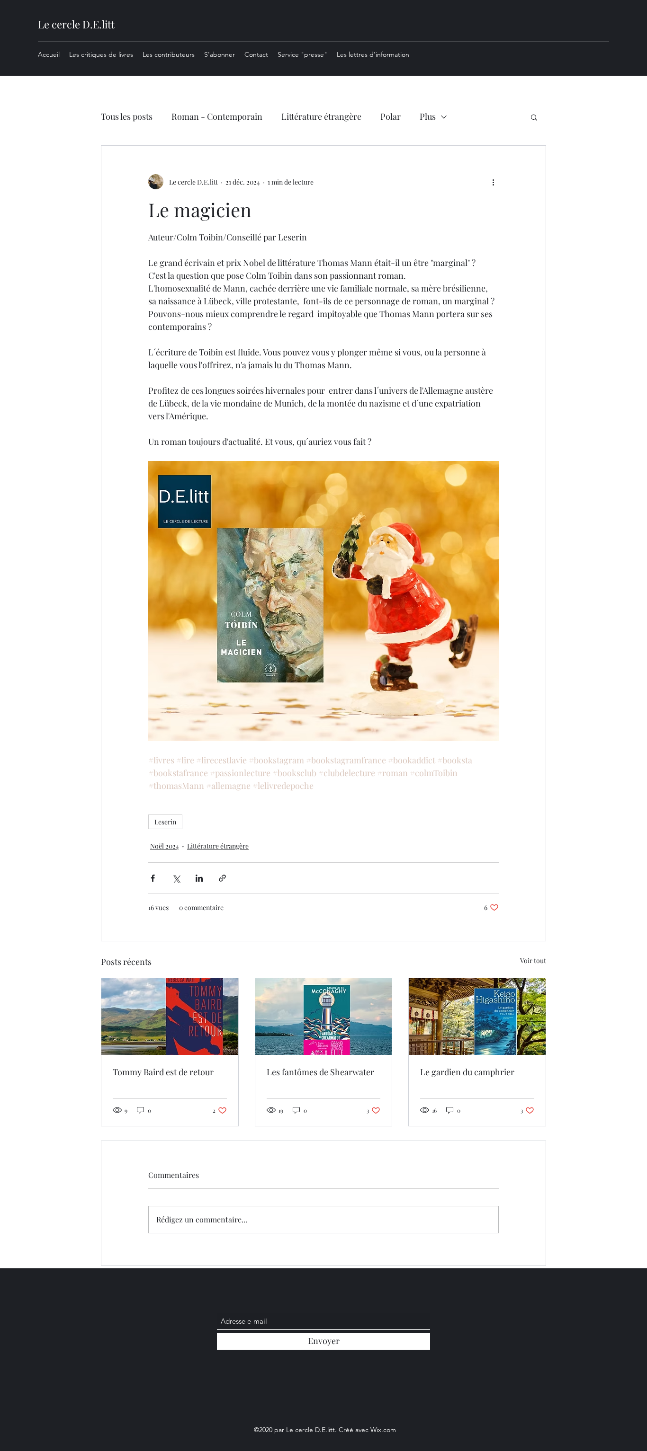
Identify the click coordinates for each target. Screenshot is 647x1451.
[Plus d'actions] (493, 181)
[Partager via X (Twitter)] (175, 878)
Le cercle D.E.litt (76, 24)
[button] (534, 117)
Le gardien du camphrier (467, 1072)
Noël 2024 (164, 845)
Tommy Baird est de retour (163, 1072)
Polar (390, 116)
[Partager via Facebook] (152, 878)
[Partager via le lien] (222, 878)
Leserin (165, 821)
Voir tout (533, 960)
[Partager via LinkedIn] (199, 878)
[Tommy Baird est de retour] (169, 1016)
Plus (428, 116)
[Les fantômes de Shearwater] (323, 1016)
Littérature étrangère (321, 116)
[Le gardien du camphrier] (477, 1016)
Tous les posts (127, 116)
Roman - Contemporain (216, 116)
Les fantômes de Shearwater (320, 1072)
